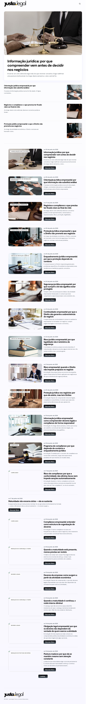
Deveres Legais (15, 574)
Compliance (14, 445)
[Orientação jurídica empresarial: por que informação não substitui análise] (74, 92)
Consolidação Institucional (20, 151)
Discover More (49, 168)
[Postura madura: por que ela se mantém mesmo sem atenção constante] (25, 660)
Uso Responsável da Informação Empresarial (21, 179)
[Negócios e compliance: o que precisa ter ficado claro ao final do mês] (74, 111)
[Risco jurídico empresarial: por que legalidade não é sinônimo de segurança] (25, 346)
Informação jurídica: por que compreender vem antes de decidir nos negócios (35, 65)
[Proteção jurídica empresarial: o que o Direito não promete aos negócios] (74, 130)
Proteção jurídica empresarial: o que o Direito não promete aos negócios (23, 125)
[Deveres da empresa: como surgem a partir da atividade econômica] (25, 581)
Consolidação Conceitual (19, 204)
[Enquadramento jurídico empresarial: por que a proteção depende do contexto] (25, 263)
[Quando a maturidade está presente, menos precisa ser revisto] (25, 555)
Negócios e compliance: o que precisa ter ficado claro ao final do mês (23, 106)
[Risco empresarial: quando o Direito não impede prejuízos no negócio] (25, 373)
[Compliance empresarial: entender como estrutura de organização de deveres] (25, 528)
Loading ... (43, 676)
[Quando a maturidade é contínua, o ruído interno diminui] (25, 606)
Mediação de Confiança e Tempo (21, 548)
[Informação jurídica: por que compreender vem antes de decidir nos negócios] (43, 33)
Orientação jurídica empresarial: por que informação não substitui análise (20, 87)
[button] (80, 3)
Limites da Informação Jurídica (20, 338)
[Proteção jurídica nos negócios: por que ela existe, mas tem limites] (25, 398)
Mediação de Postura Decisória (21, 653)
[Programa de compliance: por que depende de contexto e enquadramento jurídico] (25, 452)
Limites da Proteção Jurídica (20, 255)
